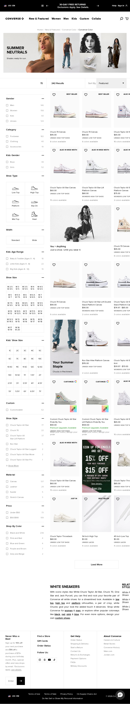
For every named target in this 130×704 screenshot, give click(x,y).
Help (114, 5)
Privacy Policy (66, 693)
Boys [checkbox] (12, 161)
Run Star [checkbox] (14, 443)
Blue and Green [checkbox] (17, 543)
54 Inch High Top (90, 536)
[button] (25, 99)
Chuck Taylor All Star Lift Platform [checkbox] (17, 437)
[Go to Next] (98, 5)
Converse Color (69, 29)
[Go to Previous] (47, 5)
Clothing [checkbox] (14, 141)
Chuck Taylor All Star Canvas (63, 187)
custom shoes (62, 618)
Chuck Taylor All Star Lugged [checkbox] (23, 449)
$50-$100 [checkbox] (14, 517)
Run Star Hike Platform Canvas (96, 360)
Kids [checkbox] (12, 115)
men (78, 610)
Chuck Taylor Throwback (61, 536)
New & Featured (39, 19)
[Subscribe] (21, 681)
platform (76, 603)
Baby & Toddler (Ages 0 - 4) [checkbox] (22, 258)
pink (69, 614)
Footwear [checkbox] (14, 136)
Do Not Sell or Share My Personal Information (62, 698)
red (63, 614)
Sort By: (92, 83)
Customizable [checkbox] (16, 409)
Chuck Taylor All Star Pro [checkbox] (21, 459)
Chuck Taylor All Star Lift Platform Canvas (93, 189)
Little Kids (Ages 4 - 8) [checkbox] (20, 263)
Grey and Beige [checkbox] (17, 553)
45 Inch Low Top (121, 536)
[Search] (121, 19)
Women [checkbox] (13, 110)
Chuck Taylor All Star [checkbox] (19, 425)
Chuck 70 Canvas (58, 131)
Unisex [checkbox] (13, 121)
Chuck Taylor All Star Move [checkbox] (22, 454)
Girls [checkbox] (12, 167)
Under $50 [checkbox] (15, 512)
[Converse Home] (14, 18)
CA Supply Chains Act (87, 693)
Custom (84, 19)
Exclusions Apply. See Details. (73, 7)
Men (66, 19)
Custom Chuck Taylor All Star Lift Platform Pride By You (95, 420)
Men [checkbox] (12, 105)
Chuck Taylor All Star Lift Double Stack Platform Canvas (96, 303)
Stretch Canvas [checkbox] (17, 497)
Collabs (96, 19)
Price (9, 506)
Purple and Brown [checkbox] (18, 548)
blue (76, 614)
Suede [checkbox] (13, 491)
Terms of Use (34, 693)
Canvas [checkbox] (13, 481)
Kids (74, 19)
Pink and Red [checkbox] (16, 538)
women (69, 610)
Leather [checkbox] (13, 486)
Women (56, 19)
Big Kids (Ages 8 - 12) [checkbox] (19, 269)
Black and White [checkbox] (17, 532)
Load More (96, 564)
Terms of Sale (50, 693)
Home (40, 29)
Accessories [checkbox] (15, 146)
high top (60, 603)
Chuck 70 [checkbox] (14, 430)
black (57, 614)
